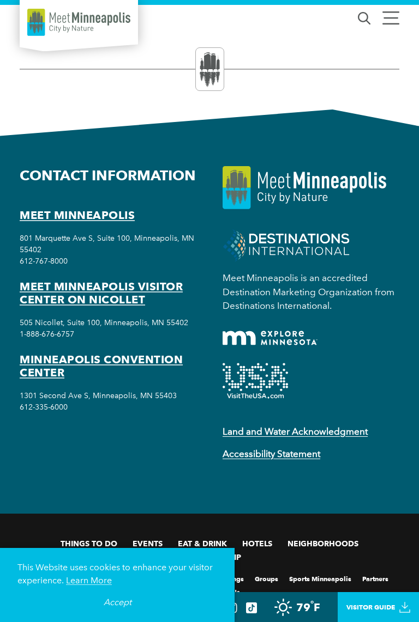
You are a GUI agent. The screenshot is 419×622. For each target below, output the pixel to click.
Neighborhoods (323, 543)
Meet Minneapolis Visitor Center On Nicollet (101, 293)
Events (148, 543)
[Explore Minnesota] (270, 338)
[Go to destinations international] (286, 244)
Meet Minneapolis (77, 215)
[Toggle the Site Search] (364, 17)
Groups (266, 578)
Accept (117, 602)
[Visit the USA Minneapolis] (255, 381)
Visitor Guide (370, 607)
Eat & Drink (202, 543)
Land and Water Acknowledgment (295, 431)
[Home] (78, 22)
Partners (375, 578)
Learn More (89, 580)
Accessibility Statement (271, 453)
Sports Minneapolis (320, 578)
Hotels (257, 543)
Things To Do (89, 543)
